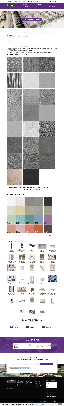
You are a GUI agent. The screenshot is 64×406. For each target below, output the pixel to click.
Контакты (52, 9)
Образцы (36, 388)
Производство (36, 9)
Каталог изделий (10, 9)
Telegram (46, 4)
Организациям (29, 1)
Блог (35, 386)
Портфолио (44, 9)
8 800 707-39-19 (25, 4)
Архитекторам (35, 1)
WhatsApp (43, 4)
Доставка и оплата (17, 1)
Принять (59, 404)
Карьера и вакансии (38, 383)
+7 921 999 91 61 (25, 6)
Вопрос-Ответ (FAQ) (38, 385)
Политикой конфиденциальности (38, 404)
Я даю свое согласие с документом (19, 367)
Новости (36, 384)
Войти (50, 6)
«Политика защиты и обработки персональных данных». (25, 368)
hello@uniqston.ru (38, 6)
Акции (24, 1)
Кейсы (41, 1)
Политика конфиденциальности (9, 390)
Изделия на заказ (20, 9)
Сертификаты (37, 387)
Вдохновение (37, 382)
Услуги (28, 9)
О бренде (9, 1)
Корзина (53, 6)
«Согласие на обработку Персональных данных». (24, 367)
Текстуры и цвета (37, 381)
